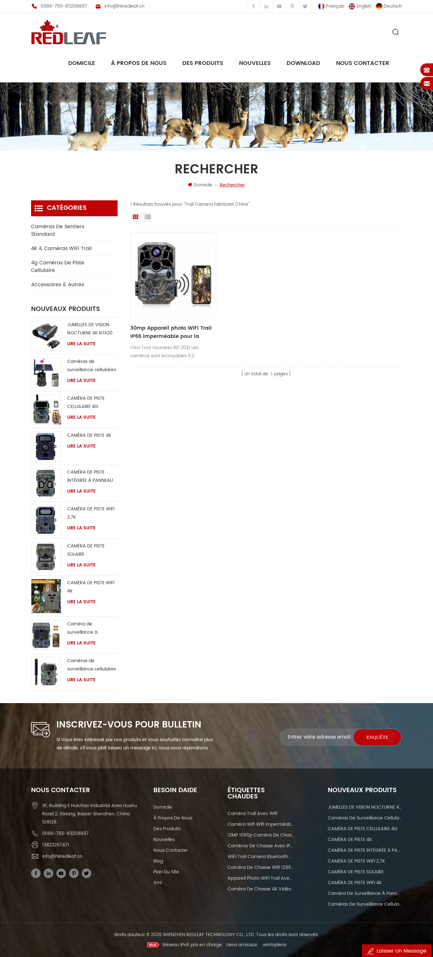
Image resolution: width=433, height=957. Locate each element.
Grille (135, 217)
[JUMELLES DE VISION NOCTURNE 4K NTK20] (46, 336)
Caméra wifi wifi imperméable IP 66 (261, 824)
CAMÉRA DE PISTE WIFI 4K (90, 587)
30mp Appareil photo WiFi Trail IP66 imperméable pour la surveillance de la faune (171, 332)
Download (303, 63)
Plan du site (166, 872)
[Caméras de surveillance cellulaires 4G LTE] (46, 372)
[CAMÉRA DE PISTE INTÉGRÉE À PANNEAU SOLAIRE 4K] (46, 483)
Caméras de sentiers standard (57, 230)
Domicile (81, 63)
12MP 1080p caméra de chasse (261, 835)
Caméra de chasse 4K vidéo (259, 889)
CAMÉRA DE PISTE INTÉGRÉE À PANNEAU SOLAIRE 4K (90, 477)
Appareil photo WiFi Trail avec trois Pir (261, 878)
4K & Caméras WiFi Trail (61, 248)
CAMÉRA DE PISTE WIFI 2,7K (90, 513)
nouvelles (255, 63)
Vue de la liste (147, 217)
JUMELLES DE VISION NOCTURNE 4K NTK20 (90, 329)
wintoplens (274, 944)
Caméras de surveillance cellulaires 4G (91, 665)
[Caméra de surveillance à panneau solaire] (46, 635)
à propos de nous (138, 63)
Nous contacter (362, 63)
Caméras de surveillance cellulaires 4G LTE (91, 366)
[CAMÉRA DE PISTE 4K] (46, 446)
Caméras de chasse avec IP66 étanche (261, 846)
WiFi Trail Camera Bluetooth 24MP (261, 856)
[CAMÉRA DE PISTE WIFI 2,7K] (46, 520)
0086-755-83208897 (64, 6)
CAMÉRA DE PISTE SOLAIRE (86, 550)
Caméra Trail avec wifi (252, 813)
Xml (157, 882)
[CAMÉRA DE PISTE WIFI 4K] (46, 596)
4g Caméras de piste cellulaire (57, 267)
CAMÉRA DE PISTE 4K (89, 435)
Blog (158, 861)
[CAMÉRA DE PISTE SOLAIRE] (46, 557)
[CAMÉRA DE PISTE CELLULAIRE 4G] (46, 409)
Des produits (202, 63)
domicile (162, 807)
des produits (166, 828)
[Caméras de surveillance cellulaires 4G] (46, 672)
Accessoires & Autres (57, 285)
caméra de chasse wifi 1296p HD (261, 867)
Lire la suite (81, 343)
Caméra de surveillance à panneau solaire (85, 628)
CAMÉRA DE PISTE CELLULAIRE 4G (86, 402)
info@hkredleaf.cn (124, 6)
